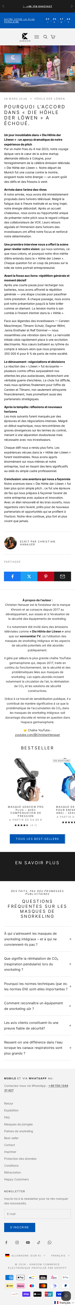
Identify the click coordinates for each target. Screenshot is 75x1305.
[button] (64, 1302)
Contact (9, 1145)
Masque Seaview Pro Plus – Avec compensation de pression (26, 811)
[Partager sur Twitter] (29, 576)
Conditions (11, 1165)
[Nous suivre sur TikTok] (39, 1242)
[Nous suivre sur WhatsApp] (50, 1242)
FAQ (7, 1117)
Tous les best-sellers (37, 838)
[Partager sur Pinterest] (46, 576)
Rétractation (12, 1172)
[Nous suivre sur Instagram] (17, 1242)
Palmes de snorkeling (18, 1131)
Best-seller (11, 1138)
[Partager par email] (62, 576)
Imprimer (10, 1151)
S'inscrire (19, 1227)
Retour (8, 1103)
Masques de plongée (18, 1124)
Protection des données (20, 1158)
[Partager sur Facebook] (12, 576)
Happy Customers (16, 1179)
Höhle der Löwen (50, 98)
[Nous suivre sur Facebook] (6, 1242)
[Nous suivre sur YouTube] (28, 1242)
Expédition (11, 1110)
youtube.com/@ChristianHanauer (37, 734)
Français (58, 1255)
